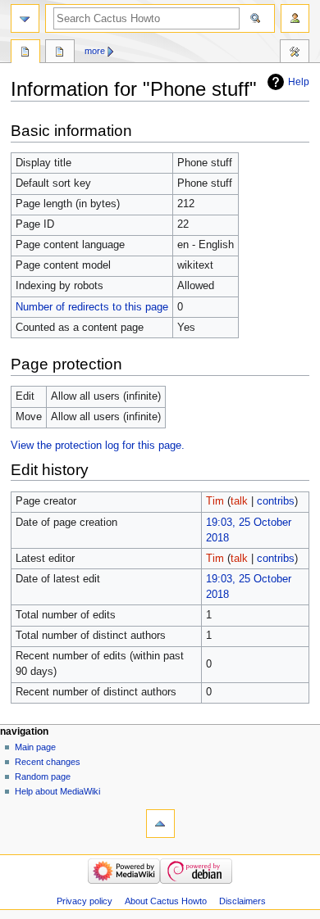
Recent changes (47, 762)
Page (25, 53)
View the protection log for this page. (98, 445)
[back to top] (160, 823)
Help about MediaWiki (57, 791)
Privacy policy (84, 901)
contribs (276, 501)
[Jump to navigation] (25, 18)
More (95, 51)
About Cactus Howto (166, 901)
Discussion (60, 53)
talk (239, 501)
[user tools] (295, 18)
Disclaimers (242, 901)
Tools (295, 53)
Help (298, 82)
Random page (43, 776)
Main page (35, 747)
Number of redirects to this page (92, 307)
